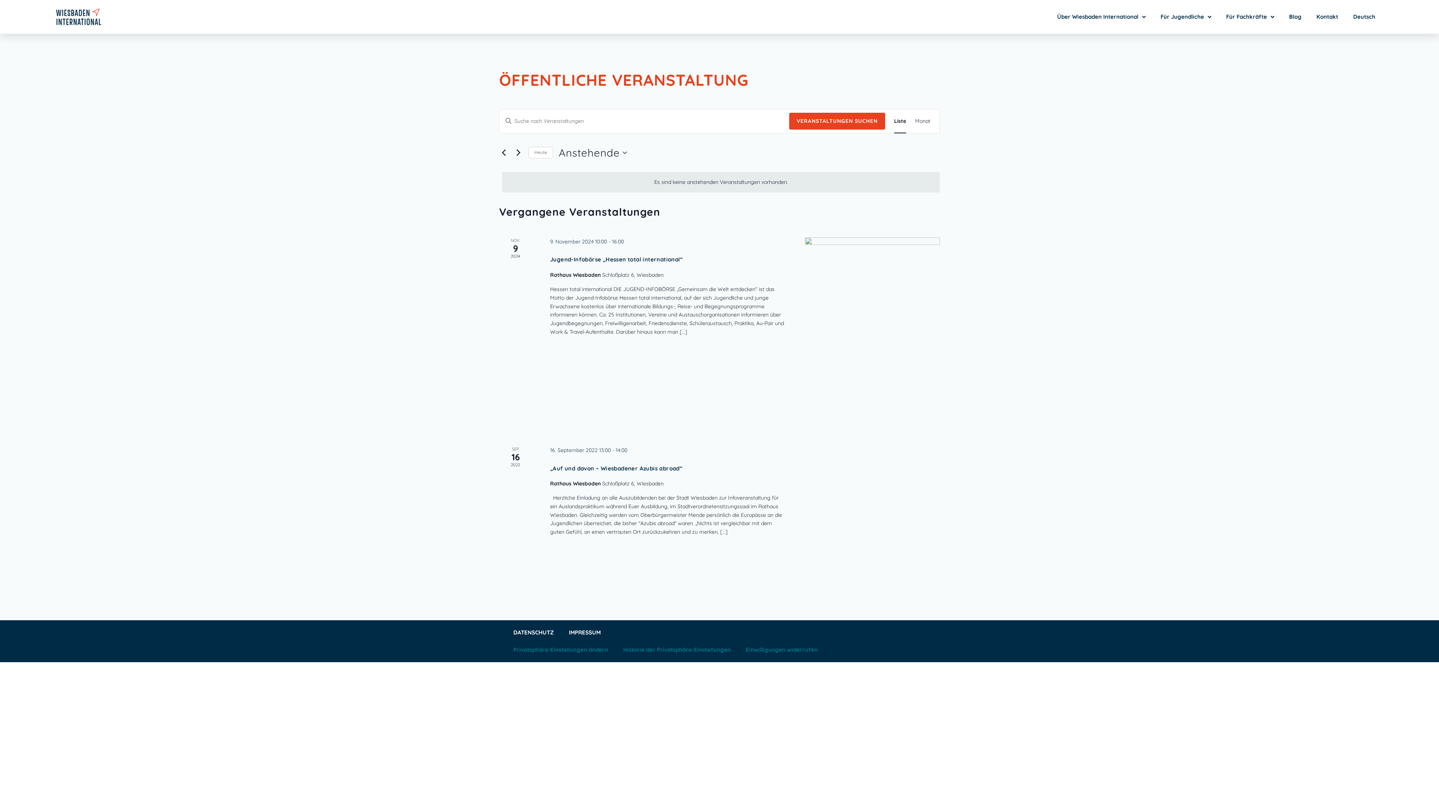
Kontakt (1327, 16)
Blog (1295, 16)
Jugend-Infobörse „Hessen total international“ (616, 259)
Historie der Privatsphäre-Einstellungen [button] (677, 649)
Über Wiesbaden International (1097, 16)
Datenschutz (533, 632)
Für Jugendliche (1182, 16)
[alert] (721, 182)
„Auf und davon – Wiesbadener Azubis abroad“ (616, 468)
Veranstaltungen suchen (837, 121)
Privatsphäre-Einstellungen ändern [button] (560, 649)
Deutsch (1364, 16)
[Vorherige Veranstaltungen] (503, 152)
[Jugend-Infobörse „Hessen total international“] (872, 332)
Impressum (585, 632)
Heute (540, 152)
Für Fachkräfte (1246, 16)
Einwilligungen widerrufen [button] (782, 649)
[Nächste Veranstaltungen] (518, 152)
